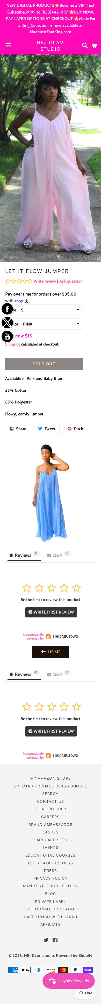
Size (12, 310)
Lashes (50, 832)
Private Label (50, 901)
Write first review (53, 612)
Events (50, 847)
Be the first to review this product (50, 599)
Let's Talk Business (50, 863)
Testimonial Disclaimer (50, 909)
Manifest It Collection (50, 886)
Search (50, 793)
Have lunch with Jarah (50, 917)
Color (13, 324)
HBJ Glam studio (50, 46)
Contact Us (50, 801)
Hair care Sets (51, 840)
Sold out (44, 363)
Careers (50, 816)
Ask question (71, 281)
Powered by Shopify (74, 955)
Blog (50, 893)
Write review (45, 281)
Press (50, 870)
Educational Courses (50, 855)
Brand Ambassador (50, 824)
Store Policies (50, 809)
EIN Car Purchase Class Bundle (50, 786)
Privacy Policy (50, 878)
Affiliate (50, 924)
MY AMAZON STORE (50, 778)
